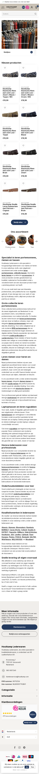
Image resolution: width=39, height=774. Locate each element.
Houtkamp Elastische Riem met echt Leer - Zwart (27, 170)
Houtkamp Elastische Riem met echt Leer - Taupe (9, 132)
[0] (36, 7)
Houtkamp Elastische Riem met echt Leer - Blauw (27, 132)
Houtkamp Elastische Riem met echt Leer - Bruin (9, 170)
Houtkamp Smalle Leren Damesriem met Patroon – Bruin (28, 207)
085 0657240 (11, 670)
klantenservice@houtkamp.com (17, 677)
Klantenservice (19, 627)
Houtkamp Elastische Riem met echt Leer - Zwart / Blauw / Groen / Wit (27, 93)
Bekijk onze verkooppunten (19, 634)
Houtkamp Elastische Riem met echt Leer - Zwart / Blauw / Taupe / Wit (9, 93)
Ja (27, 767)
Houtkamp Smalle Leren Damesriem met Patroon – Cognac (10, 207)
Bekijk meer (28, 722)
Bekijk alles (18, 222)
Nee (32, 767)
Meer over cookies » (20, 770)
